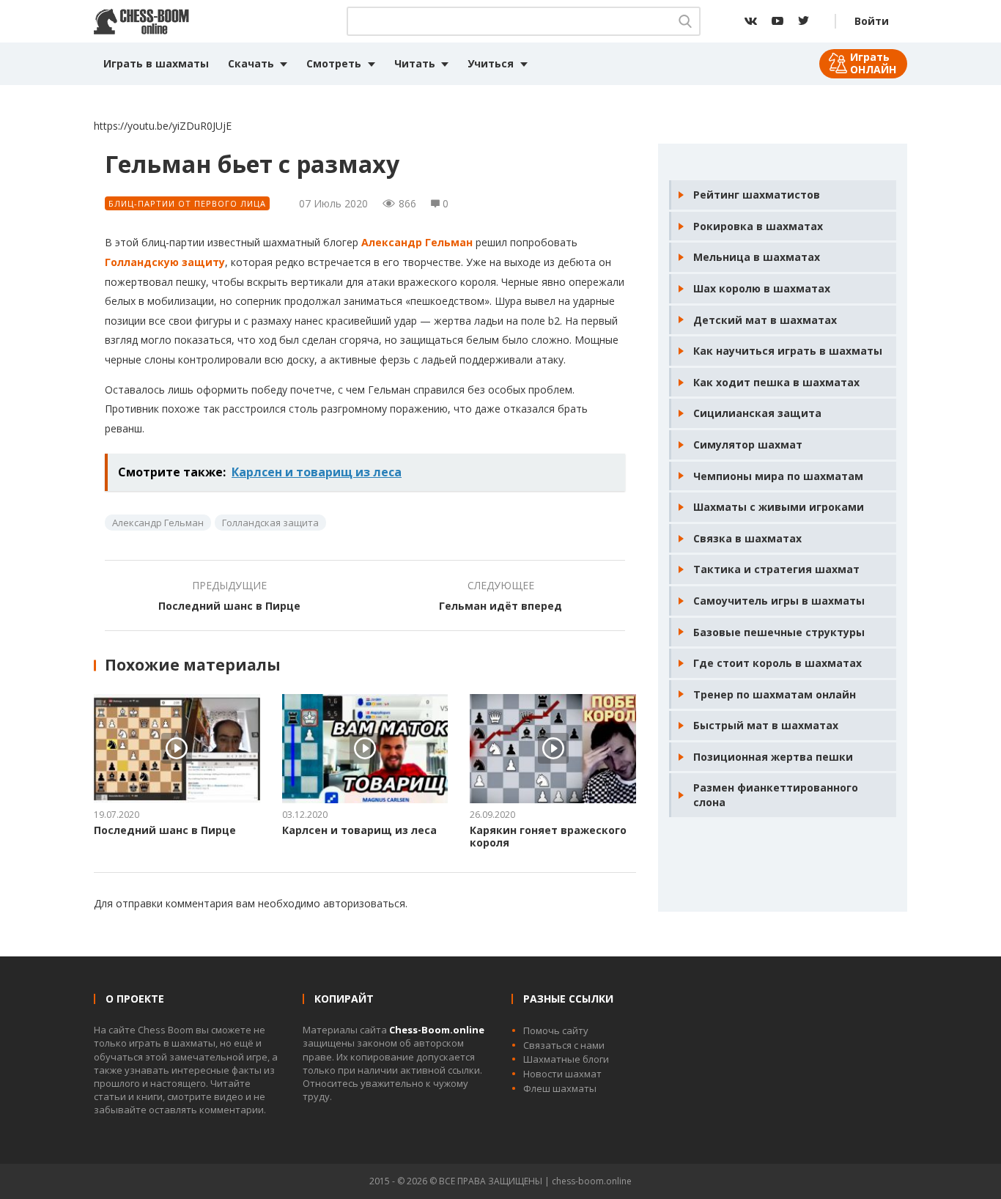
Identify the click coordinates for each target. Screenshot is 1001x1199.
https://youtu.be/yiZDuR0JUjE (163, 126)
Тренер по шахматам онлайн (774, 694)
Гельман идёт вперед (500, 606)
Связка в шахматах (747, 538)
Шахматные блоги (566, 1059)
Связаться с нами (564, 1045)
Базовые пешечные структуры (779, 632)
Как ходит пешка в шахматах (776, 382)
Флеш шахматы (559, 1088)
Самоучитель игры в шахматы (779, 601)
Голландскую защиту (165, 262)
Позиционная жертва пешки (773, 757)
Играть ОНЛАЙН (873, 63)
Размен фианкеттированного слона (775, 795)
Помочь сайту (555, 1030)
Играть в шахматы (156, 63)
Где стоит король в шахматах (777, 663)
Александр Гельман (417, 242)
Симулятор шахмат (747, 444)
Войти (871, 21)
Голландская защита (270, 522)
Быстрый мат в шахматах (765, 725)
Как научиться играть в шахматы (787, 351)
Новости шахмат (562, 1073)
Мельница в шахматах (756, 257)
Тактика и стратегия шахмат (776, 569)
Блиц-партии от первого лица (187, 203)
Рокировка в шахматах (758, 226)
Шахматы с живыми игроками (778, 507)
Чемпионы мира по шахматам (778, 476)
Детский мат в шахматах (765, 320)
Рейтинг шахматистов (756, 195)
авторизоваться (364, 903)
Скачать (251, 63)
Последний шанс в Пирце (229, 606)
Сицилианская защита (757, 413)
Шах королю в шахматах (761, 288)
